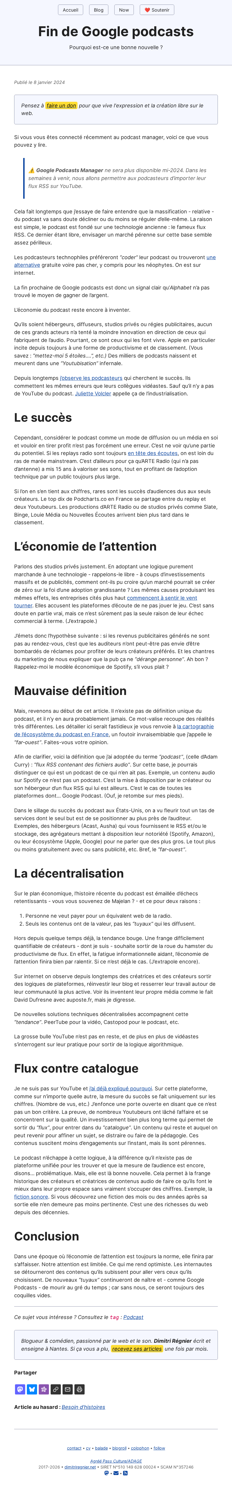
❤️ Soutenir (157, 10)
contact (74, 1448)
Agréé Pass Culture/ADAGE (116, 1461)
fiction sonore (31, 1197)
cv (88, 1448)
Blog (99, 10)
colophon (140, 1448)
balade (101, 1448)
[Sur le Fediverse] (44, 1389)
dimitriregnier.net (80, 1467)
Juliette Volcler (93, 393)
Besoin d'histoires (83, 1407)
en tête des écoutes (153, 453)
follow (159, 1448)
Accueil (70, 10)
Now (124, 10)
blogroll (119, 1448)
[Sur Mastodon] (20, 1389)
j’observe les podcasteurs (91, 378)
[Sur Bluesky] (32, 1389)
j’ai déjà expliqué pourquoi (120, 1088)
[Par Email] (68, 1389)
